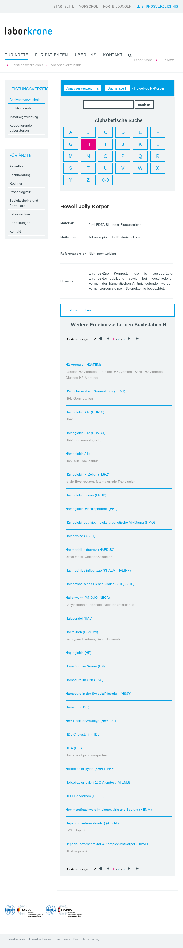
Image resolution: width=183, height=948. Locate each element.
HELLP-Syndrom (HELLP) (85, 796)
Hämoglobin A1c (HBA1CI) (85, 433)
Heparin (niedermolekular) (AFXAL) (92, 823)
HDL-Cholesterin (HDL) (83, 734)
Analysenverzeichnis (82, 88)
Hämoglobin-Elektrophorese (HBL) (91, 509)
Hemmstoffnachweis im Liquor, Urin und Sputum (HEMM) (109, 809)
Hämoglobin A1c (78, 453)
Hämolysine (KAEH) (80, 536)
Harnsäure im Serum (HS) (85, 666)
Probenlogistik (20, 192)
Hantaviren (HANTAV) (82, 632)
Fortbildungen (117, 6)
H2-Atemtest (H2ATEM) (83, 364)
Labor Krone (143, 60)
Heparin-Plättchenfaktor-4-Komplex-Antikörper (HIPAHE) (108, 844)
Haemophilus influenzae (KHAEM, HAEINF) (98, 570)
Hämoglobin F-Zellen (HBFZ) (87, 474)
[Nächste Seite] (129, 339)
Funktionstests (20, 108)
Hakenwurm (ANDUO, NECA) (88, 597)
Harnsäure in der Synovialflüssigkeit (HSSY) (99, 693)
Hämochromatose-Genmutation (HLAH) (95, 391)
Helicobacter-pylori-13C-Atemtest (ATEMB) (98, 782)
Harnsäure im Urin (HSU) (84, 680)
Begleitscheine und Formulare (24, 203)
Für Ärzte (168, 60)
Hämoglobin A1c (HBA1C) (85, 412)
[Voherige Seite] (108, 339)
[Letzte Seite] (137, 339)
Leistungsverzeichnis (157, 6)
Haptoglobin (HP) (79, 653)
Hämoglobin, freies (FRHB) (86, 495)
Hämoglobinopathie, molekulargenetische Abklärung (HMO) (110, 522)
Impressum (63, 939)
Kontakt (15, 231)
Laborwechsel (20, 214)
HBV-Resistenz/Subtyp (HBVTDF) (91, 721)
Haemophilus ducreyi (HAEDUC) (90, 549)
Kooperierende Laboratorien (21, 127)
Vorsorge (88, 6)
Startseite (63, 6)
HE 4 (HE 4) (75, 748)
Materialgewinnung (24, 117)
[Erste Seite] (100, 339)
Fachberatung (20, 175)
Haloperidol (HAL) (79, 618)
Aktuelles (16, 166)
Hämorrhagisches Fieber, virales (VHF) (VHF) (100, 584)
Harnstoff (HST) (77, 707)
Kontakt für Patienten (41, 939)
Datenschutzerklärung (86, 939)
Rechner (16, 183)
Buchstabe (117, 88)
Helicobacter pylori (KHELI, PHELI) (92, 769)
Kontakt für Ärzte (15, 939)
